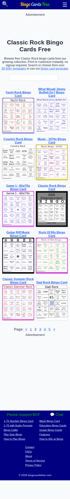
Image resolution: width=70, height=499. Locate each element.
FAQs (28, 451)
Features (44, 434)
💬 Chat (56, 415)
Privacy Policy (33, 465)
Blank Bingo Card (49, 421)
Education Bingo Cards (52, 425)
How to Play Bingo (14, 438)
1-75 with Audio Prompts (18, 425)
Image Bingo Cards (50, 429)
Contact (29, 447)
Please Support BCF (23, 415)
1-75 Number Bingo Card (18, 421)
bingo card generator (54, 68)
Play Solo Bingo (13, 434)
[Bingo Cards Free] (35, 6)
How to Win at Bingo (51, 438)
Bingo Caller (11, 429)
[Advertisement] (35, 25)
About (28, 456)
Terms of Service (35, 460)
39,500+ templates (13, 68)
